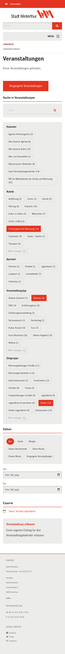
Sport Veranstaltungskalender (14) (24, 171)
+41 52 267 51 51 (25, 572)
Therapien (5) (15, 244)
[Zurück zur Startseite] (32, 15)
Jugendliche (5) (48, 395)
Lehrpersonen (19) (43, 410)
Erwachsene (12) (41, 380)
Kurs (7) (34, 328)
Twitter (12, 637)
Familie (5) (47, 199)
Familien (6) (14, 388)
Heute (20, 441)
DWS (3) (12, 305)
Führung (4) (14, 206)
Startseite (8, 44)
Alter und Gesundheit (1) (20, 156)
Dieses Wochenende (18, 449)
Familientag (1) (37, 320)
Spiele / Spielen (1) (36, 236)
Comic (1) (31, 199)
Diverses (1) (14, 266)
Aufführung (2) (15, 199)
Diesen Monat (15, 456)
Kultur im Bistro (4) (17, 214)
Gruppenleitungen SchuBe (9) (22, 395)
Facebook (13, 633)
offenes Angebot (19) (42, 335)
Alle (10, 441)
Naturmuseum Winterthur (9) (22, 164)
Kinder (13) (46, 403)
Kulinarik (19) (31, 206)
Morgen (32, 441)
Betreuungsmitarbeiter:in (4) (21, 373)
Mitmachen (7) (38, 214)
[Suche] (57, 26)
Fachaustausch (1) (17, 320)
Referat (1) (13, 343)
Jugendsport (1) (48, 266)
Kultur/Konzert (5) (17, 328)
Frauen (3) (29, 388)
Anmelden (15, 4)
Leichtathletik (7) (33, 274)
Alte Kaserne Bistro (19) (20, 149)
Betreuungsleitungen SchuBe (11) (24, 365)
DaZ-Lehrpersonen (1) (18, 380)
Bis (4, 483)
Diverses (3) (38, 298)
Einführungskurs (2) (31, 305)
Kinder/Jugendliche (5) (19, 410)
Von (5, 469)
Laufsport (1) (14, 274)
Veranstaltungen (11, 49)
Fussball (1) (30, 266)
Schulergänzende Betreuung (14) (24, 229)
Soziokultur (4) (15, 236)
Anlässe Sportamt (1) (18, 298)
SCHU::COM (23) (16, 221)
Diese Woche (38, 449)
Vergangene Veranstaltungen (25, 86)
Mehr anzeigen (15, 251)
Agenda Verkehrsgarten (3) (21, 134)
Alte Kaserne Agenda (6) (20, 141)
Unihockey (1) (15, 281)
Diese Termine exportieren (22, 511)
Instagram (13, 641)
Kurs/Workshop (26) (18, 335)
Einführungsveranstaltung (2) (22, 313)
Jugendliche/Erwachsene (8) (22, 403)
